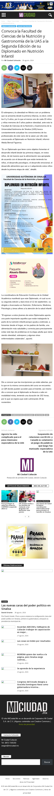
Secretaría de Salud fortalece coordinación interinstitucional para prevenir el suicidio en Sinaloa (44, 507)
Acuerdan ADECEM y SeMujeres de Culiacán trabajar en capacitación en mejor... (33, 629)
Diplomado (29, 415)
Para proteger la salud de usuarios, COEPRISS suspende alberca (9, 506)
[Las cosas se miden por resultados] (8, 645)
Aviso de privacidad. (27, 724)
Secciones (16, 779)
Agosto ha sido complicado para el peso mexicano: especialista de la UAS (12, 438)
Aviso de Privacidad (27, 782)
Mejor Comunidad (13, 21)
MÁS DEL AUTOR (40, 486)
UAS (47, 415)
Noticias (26, 779)
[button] (50, 15)
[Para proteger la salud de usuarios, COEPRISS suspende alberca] (9, 496)
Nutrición (39, 415)
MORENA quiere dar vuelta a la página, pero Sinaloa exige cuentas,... (32, 657)
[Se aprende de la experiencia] (8, 672)
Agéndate (35, 779)
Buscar (47, 762)
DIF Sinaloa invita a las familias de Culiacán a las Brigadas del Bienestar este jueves (26, 507)
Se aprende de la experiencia (31, 668)
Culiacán (5, 501)
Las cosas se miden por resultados (33, 641)
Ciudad (4, 602)
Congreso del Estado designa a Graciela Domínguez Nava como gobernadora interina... (32, 684)
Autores (45, 779)
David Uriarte (6, 612)
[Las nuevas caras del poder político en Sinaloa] (27, 586)
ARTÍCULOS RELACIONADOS (18, 486)
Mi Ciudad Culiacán (12, 60)
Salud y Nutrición (24, 26)
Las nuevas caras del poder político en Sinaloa (26, 607)
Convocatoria (17, 415)
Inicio (3, 21)
